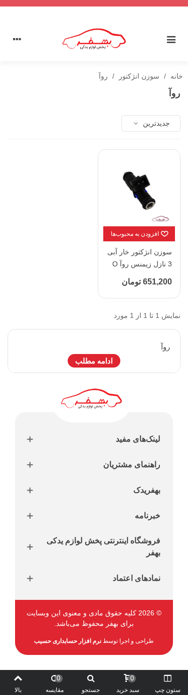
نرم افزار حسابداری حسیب (67, 640)
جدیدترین (155, 123)
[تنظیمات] (17, 39)
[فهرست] (170, 39)
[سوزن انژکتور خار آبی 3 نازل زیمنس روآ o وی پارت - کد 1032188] (139, 190)
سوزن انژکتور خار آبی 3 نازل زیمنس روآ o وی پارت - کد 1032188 (139, 269)
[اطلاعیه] (94, 3)
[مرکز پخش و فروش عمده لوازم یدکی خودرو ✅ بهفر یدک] (94, 38)
